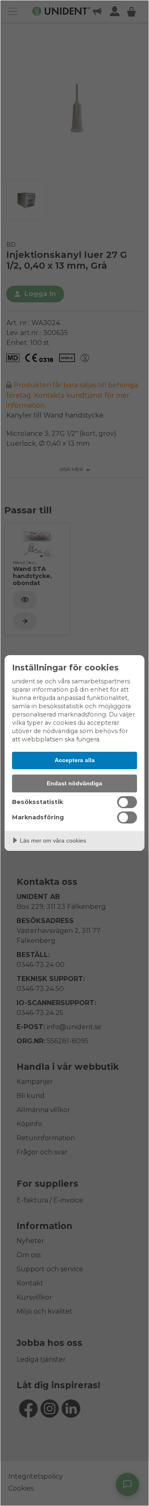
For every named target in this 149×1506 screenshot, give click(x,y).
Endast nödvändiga (74, 783)
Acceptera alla (75, 760)
